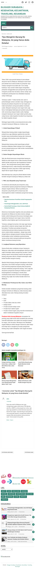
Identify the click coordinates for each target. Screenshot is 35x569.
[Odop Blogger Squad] (10, 484)
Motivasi (4, 494)
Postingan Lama (29, 452)
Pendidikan (11, 494)
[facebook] (3, 344)
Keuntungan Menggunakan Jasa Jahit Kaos (16, 203)
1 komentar (4, 48)
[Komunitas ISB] (23, 484)
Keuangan (24, 491)
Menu (3, 23)
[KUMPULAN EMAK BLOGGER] (16, 484)
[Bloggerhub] (23, 478)
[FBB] (3, 478)
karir (3, 496)
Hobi (9, 491)
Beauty (3, 491)
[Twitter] (26, 2)
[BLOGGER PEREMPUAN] (9, 478)
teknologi (4, 499)
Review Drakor (20, 494)
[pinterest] (12, 344)
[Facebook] (22, 2)
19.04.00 (9, 401)
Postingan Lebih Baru (7, 452)
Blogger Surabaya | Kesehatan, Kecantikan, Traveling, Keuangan (15, 10)
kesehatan (9, 496)
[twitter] (8, 344)
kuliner (16, 496)
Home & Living (15, 491)
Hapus (11, 420)
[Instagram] (29, 2)
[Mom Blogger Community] (4, 484)
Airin (8, 399)
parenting (23, 496)
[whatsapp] (16, 344)
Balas (8, 420)
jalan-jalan (29, 494)
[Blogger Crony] (29, 484)
